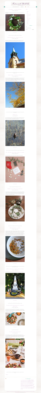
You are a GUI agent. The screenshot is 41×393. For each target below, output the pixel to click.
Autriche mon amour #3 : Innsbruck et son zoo (15, 37)
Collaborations (28, 19)
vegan (34, 386)
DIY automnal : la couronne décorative (15, 9)
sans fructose (22, 385)
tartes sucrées (30, 386)
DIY (9, 391)
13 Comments (17, 10)
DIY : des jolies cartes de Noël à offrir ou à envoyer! (15, 152)
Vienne (15, 112)
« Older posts (7, 374)
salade (33, 384)
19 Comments (17, 153)
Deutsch (26, 9)
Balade (22, 150)
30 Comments (17, 307)
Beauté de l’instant (28, 18)
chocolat (21, 381)
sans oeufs (26, 386)
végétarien (32, 387)
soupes (28, 386)
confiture (23, 381)
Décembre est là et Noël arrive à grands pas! (15, 188)
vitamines (26, 387)
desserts (29, 381)
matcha (17, 266)
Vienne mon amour (15, 303)
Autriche (19, 72)
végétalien (29, 387)
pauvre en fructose (22, 266)
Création (30, 391)
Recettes (12, 266)
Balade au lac (15, 114)
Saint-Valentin (31, 384)
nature (14, 112)
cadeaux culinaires (31, 380)
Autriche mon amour (13, 72)
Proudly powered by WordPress (17, 392)
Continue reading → (15, 32)
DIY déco (33, 381)
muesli (19, 266)
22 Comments (17, 38)
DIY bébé (31, 381)
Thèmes (27, 23)
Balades (16, 150)
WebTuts (25, 392)
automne (17, 35)
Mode (27, 22)
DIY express (20, 35)
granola (16, 266)
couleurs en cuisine (26, 381)
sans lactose (30, 385)
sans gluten (26, 385)
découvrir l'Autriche (22, 72)
